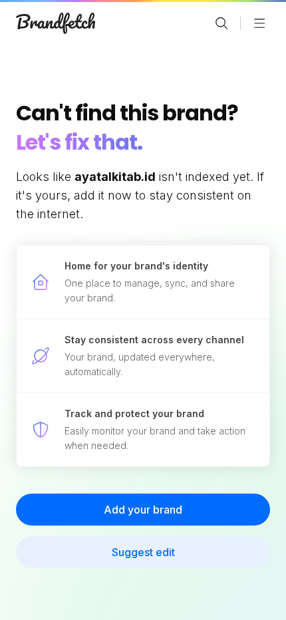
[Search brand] (221, 23)
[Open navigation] (259, 23)
